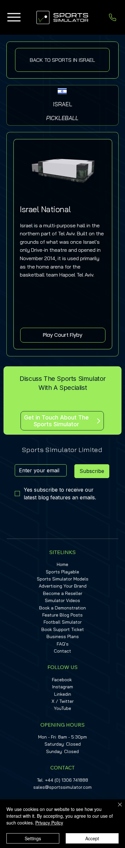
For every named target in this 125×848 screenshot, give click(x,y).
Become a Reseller (62, 593)
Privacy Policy (49, 822)
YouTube (62, 708)
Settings (33, 838)
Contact (62, 651)
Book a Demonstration (62, 608)
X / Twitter (63, 701)
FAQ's (63, 644)
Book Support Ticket (62, 629)
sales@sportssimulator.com (62, 787)
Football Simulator (63, 622)
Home (62, 564)
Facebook (62, 680)
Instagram (62, 687)
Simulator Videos (62, 600)
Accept (92, 838)
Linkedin (62, 694)
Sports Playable (62, 572)
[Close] (116, 808)
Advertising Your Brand (63, 586)
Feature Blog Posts (62, 615)
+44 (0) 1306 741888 (66, 780)
